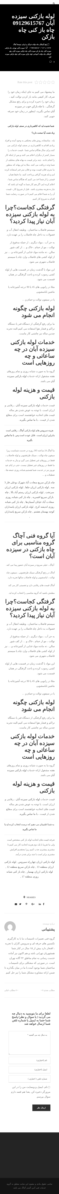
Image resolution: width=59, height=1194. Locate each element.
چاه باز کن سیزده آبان (35, 51)
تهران (14, 48)
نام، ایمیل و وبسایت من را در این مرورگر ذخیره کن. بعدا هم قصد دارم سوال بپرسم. (30, 1092)
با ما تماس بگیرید (29, 419)
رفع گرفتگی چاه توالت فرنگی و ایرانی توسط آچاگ (30, 44)
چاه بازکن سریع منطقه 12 (21, 866)
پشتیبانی (48, 929)
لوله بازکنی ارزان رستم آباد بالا (27, 492)
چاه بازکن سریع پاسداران (18, 511)
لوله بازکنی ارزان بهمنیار (40, 871)
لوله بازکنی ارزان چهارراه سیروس (36, 861)
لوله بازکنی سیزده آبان (28, 405)
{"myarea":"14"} (38, 48)
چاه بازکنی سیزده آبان (20, 51)
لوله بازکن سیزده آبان (25, 54)
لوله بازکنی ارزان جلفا (37, 487)
